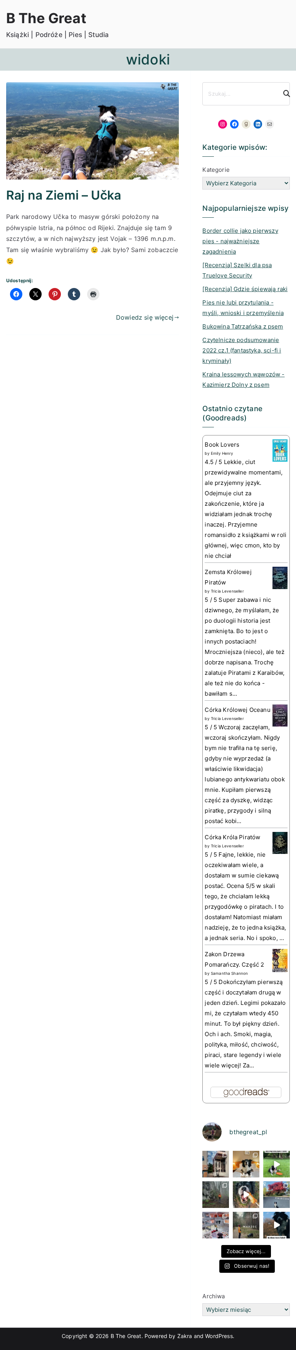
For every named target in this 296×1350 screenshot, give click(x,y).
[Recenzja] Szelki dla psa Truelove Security (237, 270)
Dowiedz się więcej (144, 317)
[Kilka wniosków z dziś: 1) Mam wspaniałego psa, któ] (276, 1225)
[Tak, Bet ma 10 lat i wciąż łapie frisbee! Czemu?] (276, 1164)
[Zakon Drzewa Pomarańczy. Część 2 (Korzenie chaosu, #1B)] (280, 960)
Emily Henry (222, 453)
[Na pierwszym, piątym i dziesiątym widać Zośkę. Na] (215, 1194)
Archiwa (213, 1296)
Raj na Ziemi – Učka (63, 195)
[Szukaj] (283, 93)
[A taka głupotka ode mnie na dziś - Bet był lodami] (246, 1194)
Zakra (184, 1336)
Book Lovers (222, 444)
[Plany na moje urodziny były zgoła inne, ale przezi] (215, 1164)
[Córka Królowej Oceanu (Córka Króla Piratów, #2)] (280, 715)
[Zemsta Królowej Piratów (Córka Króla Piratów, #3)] (280, 577)
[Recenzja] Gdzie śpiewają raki (245, 289)
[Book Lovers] (280, 450)
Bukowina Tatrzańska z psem (242, 326)
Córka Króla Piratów (232, 837)
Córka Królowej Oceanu (237, 709)
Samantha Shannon (229, 973)
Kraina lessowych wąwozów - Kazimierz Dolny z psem (243, 379)
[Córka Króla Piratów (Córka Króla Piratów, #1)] (280, 842)
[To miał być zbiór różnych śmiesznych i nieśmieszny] (246, 1225)
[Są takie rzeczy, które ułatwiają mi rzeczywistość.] (215, 1225)
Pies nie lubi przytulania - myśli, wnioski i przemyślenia (243, 308)
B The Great (46, 18)
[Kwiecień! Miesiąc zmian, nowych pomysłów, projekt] (276, 1194)
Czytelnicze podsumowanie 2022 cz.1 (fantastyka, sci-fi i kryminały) (241, 350)
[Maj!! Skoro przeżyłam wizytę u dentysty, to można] (246, 1164)
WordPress (218, 1336)
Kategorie (215, 169)
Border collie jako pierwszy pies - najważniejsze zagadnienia (240, 241)
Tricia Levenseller (227, 591)
